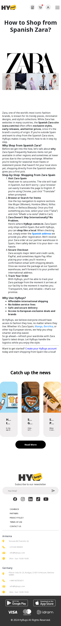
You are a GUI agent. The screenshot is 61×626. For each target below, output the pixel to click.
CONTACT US (15, 526)
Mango (38, 326)
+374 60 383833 (16, 547)
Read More (31, 444)
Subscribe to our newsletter (30, 484)
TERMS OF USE (16, 522)
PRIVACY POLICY (17, 518)
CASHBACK (14, 509)
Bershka (48, 326)
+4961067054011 (16, 580)
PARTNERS (14, 513)
